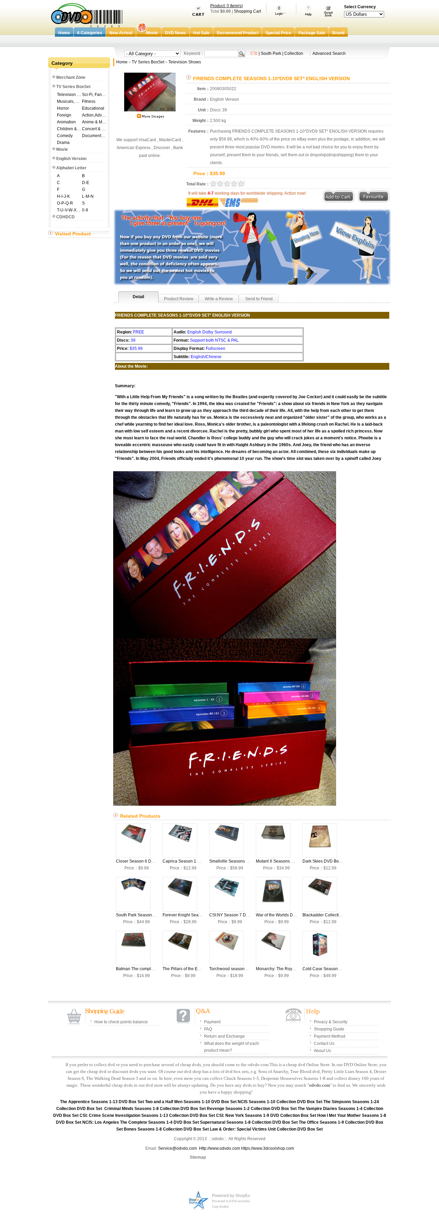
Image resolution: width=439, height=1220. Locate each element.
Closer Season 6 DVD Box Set (144, 861)
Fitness (88, 101)
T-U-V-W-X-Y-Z (69, 210)
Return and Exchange (224, 1036)
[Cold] (319, 948)
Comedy (65, 135)
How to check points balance (121, 1022)
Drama (63, 142)
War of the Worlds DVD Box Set (285, 915)
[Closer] (133, 840)
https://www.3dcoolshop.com (267, 1148)
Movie (62, 149)
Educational (93, 108)
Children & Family (69, 128)
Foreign (64, 115)
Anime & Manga (94, 122)
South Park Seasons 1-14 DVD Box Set (152, 915)
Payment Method (329, 1036)
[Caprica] (180, 840)
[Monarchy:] (273, 948)
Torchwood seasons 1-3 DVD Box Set (244, 968)
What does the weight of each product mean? (231, 1047)
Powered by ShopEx (231, 1195)
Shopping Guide (329, 1029)
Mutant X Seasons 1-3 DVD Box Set (289, 861)
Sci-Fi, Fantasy (94, 94)
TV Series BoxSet (73, 86)
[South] (133, 894)
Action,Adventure (94, 115)
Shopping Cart (247, 11)
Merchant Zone (70, 77)
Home (122, 62)
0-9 (85, 210)
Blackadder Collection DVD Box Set (335, 915)
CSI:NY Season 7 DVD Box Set (238, 915)
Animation (66, 122)
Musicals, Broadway (69, 101)
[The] (180, 948)
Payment (212, 1022)
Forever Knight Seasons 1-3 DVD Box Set (201, 915)
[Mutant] (273, 840)
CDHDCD (65, 217)
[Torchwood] (226, 948)
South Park (271, 53)
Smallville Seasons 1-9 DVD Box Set (243, 861)
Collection (293, 53)
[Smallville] (226, 840)
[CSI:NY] (226, 894)
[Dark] (319, 840)
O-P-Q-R (65, 203)
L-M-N (88, 196)
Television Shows (69, 94)
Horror (63, 108)
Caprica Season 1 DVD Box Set (192, 861)
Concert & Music (94, 128)
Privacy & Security (330, 1022)
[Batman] (133, 948)
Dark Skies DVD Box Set (325, 861)
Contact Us (324, 1043)
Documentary (94, 135)
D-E (85, 182)
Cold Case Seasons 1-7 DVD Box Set (337, 968)
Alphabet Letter (71, 168)
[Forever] (180, 894)
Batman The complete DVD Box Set (149, 968)
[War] (273, 894)
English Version (71, 158)
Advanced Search (329, 53)
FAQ (208, 1029)
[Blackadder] (319, 894)
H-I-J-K (63, 196)
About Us (322, 1050)
